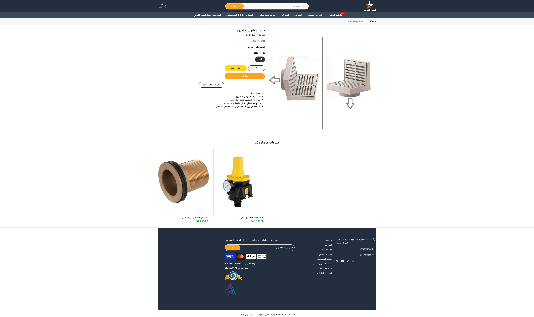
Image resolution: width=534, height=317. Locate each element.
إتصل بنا (328, 245)
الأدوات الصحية (315, 15)
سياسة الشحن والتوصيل (322, 263)
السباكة (298, 15)
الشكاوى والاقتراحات (324, 273)
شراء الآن (245, 76)
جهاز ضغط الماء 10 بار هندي (252, 218)
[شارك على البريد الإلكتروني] (342, 261)
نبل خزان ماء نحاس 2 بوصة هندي (195, 218)
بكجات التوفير (336, 15)
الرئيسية (373, 21)
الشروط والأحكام (325, 254)
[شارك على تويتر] (347, 261)
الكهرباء (285, 15)
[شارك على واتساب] (337, 261)
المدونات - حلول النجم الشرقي (207, 15)
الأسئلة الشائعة (326, 249)
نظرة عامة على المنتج (211, 85)
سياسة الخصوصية (324, 259)
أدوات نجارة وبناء (268, 15)
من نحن (328, 240)
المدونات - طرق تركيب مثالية (240, 15)
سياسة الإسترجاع (325, 268)
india (248, 35)
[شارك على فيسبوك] (353, 261)
